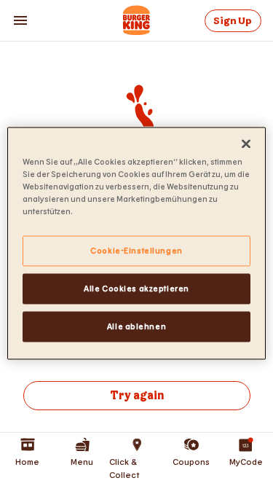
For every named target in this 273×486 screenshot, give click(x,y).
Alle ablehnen (136, 326)
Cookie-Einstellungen (136, 250)
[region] (136, 243)
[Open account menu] (20, 20)
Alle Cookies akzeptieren (136, 288)
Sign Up (232, 21)
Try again (137, 396)
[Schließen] (246, 144)
